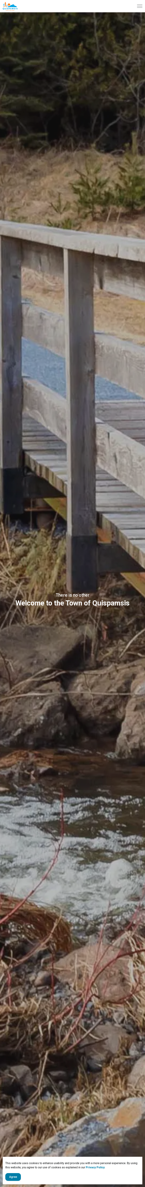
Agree (13, 1177)
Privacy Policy (95, 1167)
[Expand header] (139, 6)
